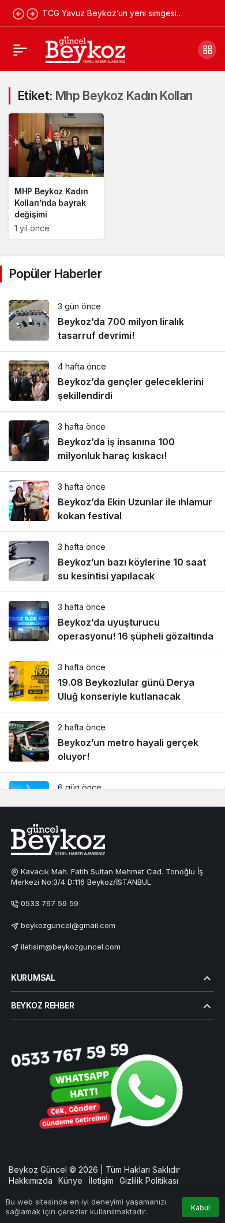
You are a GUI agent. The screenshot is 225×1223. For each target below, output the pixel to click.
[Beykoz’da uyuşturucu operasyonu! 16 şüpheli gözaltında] (112, 622)
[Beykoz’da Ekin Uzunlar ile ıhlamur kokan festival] (112, 501)
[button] (207, 49)
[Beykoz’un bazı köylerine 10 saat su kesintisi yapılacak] (112, 562)
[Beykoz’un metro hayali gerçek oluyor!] (112, 742)
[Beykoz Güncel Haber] (85, 48)
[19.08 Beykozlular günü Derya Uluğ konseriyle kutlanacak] (112, 682)
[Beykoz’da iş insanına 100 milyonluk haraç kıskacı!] (112, 441)
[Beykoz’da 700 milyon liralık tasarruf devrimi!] (112, 321)
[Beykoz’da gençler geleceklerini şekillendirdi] (112, 381)
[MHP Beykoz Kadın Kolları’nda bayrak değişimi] (56, 176)
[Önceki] (18, 13)
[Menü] (20, 49)
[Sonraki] (32, 13)
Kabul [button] (200, 1207)
